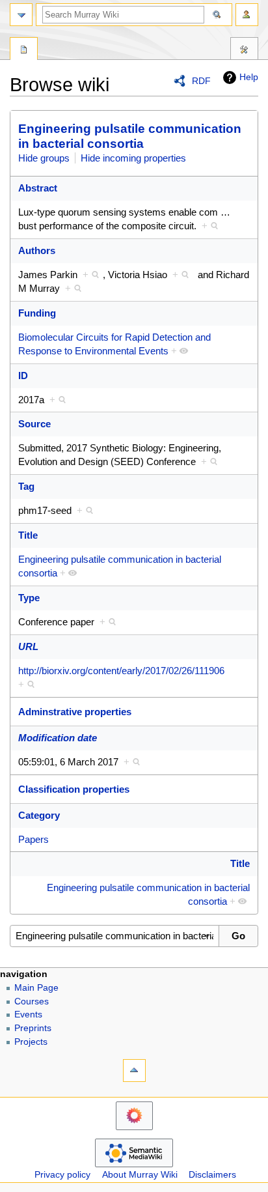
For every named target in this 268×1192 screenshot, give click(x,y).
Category (39, 815)
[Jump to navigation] (21, 14)
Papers (33, 839)
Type (29, 597)
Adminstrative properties (74, 711)
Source (34, 423)
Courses (31, 1001)
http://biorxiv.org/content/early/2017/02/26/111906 (121, 670)
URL (28, 646)
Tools (244, 50)
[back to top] (134, 1070)
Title (28, 535)
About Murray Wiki (140, 1175)
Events (28, 1014)
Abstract (37, 187)
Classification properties (73, 789)
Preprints (32, 1028)
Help (248, 77)
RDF (201, 81)
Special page (23, 50)
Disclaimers (212, 1175)
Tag (26, 486)
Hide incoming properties (133, 157)
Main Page (36, 988)
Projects (30, 1042)
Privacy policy (62, 1175)
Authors (36, 250)
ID (23, 375)
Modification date (57, 737)
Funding (37, 313)
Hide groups (44, 157)
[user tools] (246, 14)
